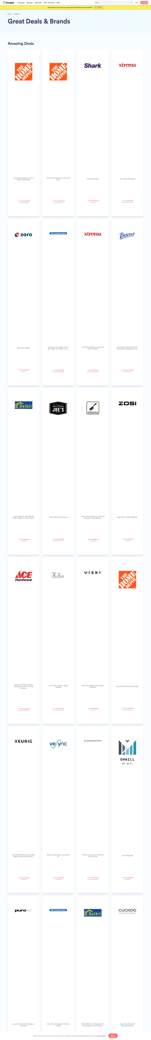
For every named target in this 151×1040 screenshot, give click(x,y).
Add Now (99, 7)
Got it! (113, 1035)
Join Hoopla (144, 2)
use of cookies (101, 1036)
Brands (10, 14)
